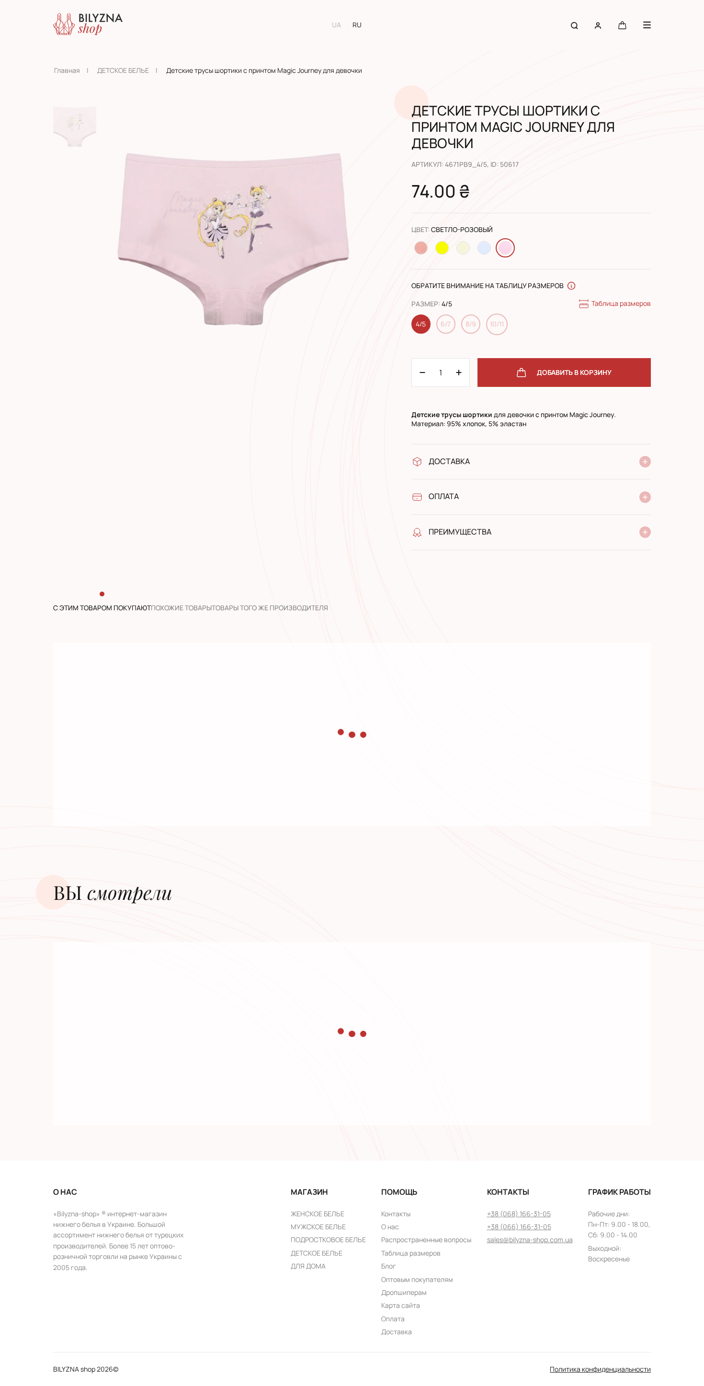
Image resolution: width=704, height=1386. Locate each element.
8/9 (471, 323)
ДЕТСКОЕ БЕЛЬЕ (123, 70)
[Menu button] (647, 25)
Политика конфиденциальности (600, 1369)
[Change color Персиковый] (421, 247)
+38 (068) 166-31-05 (519, 1213)
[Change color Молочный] (463, 247)
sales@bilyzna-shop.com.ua (530, 1239)
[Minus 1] (459, 372)
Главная (67, 70)
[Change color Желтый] (442, 247)
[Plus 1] (422, 372)
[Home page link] (88, 25)
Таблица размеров (621, 303)
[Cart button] (622, 24)
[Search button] (574, 25)
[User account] (598, 25)
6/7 (446, 323)
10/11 (497, 323)
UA (336, 24)
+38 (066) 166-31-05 (519, 1226)
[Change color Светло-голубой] (484, 247)
